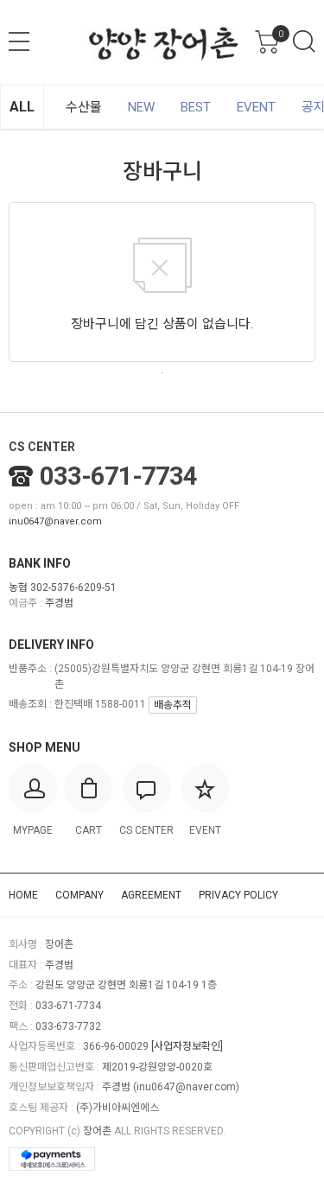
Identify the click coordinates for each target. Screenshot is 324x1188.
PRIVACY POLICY (238, 895)
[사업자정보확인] (187, 1046)
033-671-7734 (118, 476)
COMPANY (79, 895)
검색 (304, 41)
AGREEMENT (151, 895)
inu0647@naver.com (55, 521)
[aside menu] (19, 41)
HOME (23, 895)
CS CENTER (42, 447)
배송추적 (173, 705)
